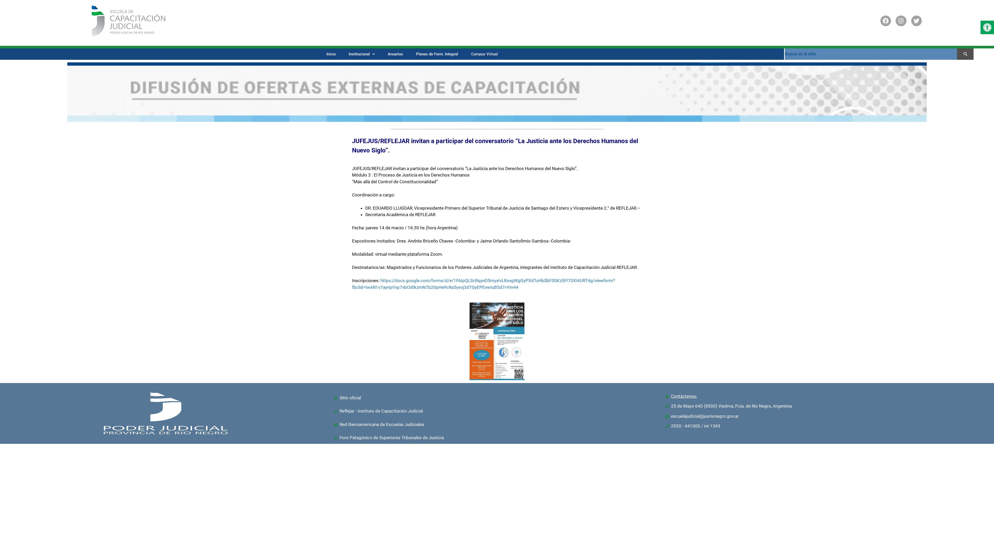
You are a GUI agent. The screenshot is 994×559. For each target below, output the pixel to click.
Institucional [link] (359, 54)
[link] (987, 27)
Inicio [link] (331, 54)
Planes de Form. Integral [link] (437, 54)
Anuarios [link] (395, 54)
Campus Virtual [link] (484, 54)
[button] (361, 54)
